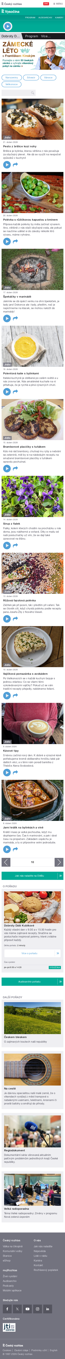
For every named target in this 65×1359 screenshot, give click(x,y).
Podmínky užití (39, 1350)
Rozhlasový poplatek (46, 1270)
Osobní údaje (21, 1350)
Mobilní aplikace (12, 1290)
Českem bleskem (15, 1037)
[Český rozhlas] (12, 4)
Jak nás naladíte (43, 1246)
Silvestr (31, 77)
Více (46, 36)
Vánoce (48, 77)
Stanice (7, 1255)
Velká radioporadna (16, 1208)
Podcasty (8, 1285)
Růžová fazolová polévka (19, 600)
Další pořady (12, 997)
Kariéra (38, 1260)
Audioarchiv (45, 18)
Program (30, 18)
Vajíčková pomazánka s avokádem (25, 673)
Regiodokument (14, 1150)
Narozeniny (12, 77)
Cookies (7, 1350)
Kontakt (38, 1265)
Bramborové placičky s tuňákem (24, 446)
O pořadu (10, 886)
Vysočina (55, 967)
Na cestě (10, 1088)
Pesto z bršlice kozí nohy (19, 146)
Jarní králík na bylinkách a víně (23, 827)
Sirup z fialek (11, 523)
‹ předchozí (6, 862)
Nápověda (40, 1251)
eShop (6, 1260)
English (53, 1350)
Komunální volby (12, 1251)
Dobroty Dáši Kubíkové (19, 925)
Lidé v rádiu (40, 1255)
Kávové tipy (11, 750)
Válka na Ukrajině (13, 1246)
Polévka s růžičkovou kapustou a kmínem (30, 219)
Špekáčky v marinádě (17, 296)
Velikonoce (12, 84)
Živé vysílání (10, 1276)
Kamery (59, 18)
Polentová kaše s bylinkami (21, 373)
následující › (59, 862)
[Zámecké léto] (32, 54)
